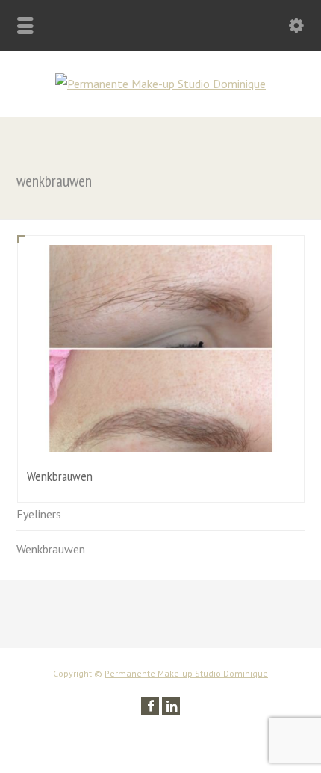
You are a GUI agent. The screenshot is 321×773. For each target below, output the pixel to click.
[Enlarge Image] (160, 265)
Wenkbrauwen (50, 548)
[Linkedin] (171, 706)
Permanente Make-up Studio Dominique (186, 673)
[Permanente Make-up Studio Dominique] (160, 83)
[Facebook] (150, 706)
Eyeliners (38, 513)
